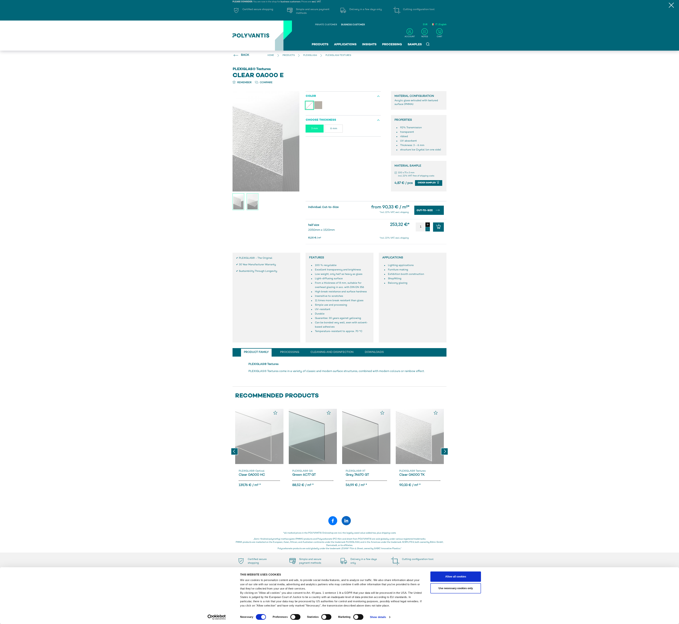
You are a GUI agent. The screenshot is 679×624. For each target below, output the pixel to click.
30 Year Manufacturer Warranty (257, 264)
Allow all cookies (455, 576)
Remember (244, 82)
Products (320, 44)
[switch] (295, 617)
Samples (415, 44)
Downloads (374, 352)
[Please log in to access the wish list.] (275, 413)
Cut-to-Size (425, 210)
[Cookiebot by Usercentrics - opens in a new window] (216, 617)
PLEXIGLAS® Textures (412, 471)
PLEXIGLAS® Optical (252, 471)
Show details (378, 617)
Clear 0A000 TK (412, 475)
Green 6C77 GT (304, 475)
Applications (345, 44)
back (245, 55)
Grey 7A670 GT (357, 475)
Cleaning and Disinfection (332, 352)
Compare (265, 82)
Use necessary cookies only (456, 588)
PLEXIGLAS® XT (355, 471)
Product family (256, 352)
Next (444, 451)
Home (271, 55)
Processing (392, 44)
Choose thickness (321, 120)
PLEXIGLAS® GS (302, 471)
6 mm (333, 128)
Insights (369, 44)
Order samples (427, 183)
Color (311, 96)
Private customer (326, 25)
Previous (234, 451)
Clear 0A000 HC (252, 475)
